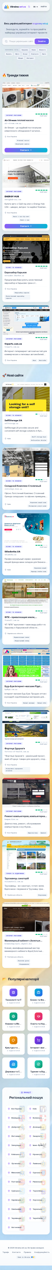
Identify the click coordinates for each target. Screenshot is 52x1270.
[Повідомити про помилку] (19, 136)
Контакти (16, 1252)
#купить (9, 54)
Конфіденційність (42, 1252)
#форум (20, 58)
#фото (17, 54)
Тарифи (5, 1252)
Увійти (44, 7)
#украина (25, 50)
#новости (42, 50)
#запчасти (34, 54)
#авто (44, 54)
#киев (34, 50)
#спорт (25, 54)
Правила (27, 1252)
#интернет (30, 58)
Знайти (41, 41)
